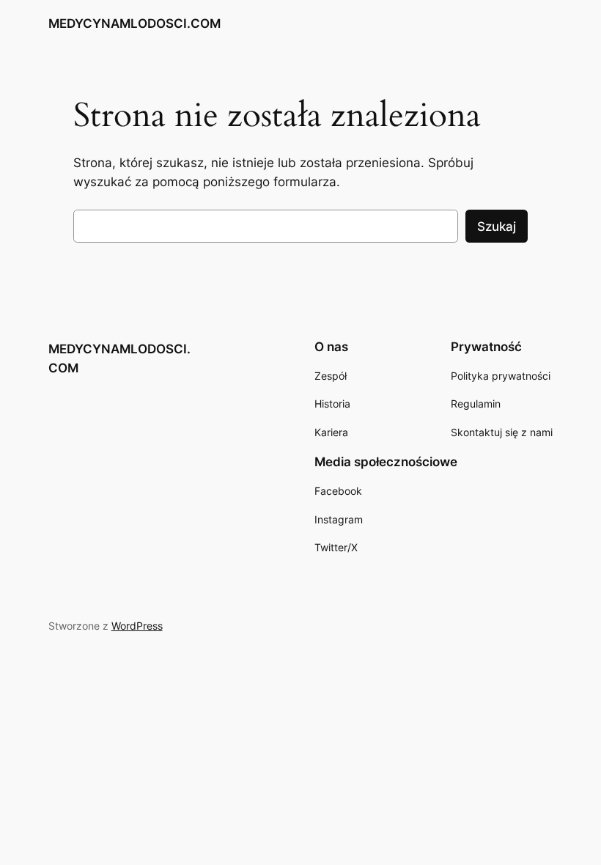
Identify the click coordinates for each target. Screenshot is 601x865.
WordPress (137, 625)
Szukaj (496, 226)
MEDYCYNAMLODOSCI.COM (134, 23)
